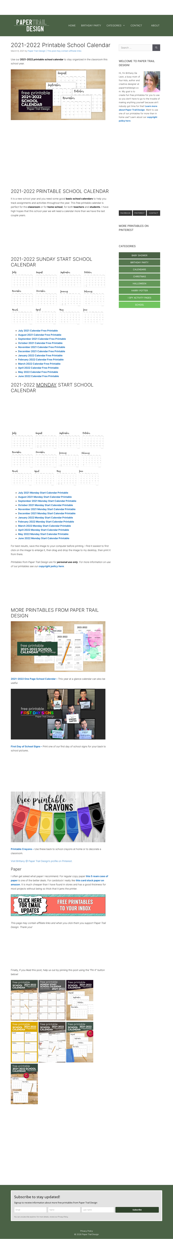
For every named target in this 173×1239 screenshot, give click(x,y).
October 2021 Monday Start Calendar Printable (45, 505)
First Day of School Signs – (26, 746)
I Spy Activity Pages (139, 297)
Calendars (139, 269)
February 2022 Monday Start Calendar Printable (46, 521)
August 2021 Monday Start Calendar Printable (45, 496)
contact (153, 213)
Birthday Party (91, 25)
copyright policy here (51, 566)
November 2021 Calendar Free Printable (41, 347)
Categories (114, 25)
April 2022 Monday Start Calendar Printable (43, 529)
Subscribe (137, 1209)
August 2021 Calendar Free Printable (39, 334)
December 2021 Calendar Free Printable (41, 351)
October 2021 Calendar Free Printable (40, 343)
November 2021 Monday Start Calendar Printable (47, 509)
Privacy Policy (86, 1231)
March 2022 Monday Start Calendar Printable (44, 525)
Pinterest (139, 213)
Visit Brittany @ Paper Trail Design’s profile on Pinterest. (41, 861)
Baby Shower (139, 255)
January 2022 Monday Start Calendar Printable (45, 517)
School (139, 304)
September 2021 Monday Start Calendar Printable (47, 501)
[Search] (156, 47)
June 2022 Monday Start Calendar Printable (43, 538)
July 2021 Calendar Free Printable (38, 330)
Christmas (139, 276)
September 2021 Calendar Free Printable (42, 338)
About (155, 25)
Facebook (125, 213)
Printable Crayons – (22, 849)
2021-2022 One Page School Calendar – (34, 678)
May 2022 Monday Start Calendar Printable (43, 534)
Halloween (139, 283)
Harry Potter (139, 290)
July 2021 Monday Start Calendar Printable (43, 492)
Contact (136, 25)
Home (72, 25)
